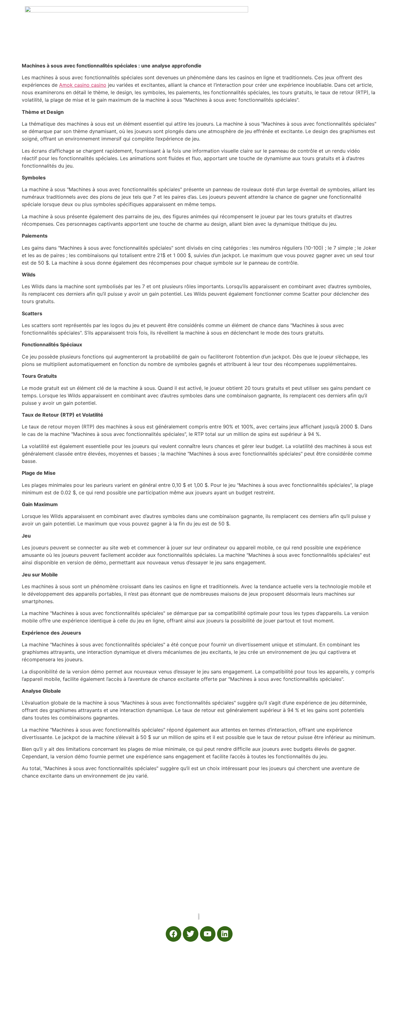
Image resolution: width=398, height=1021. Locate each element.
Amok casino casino (82, 85)
